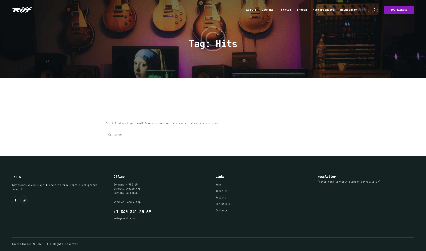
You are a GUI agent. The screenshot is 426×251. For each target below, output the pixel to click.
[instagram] (24, 200)
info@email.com (124, 218)
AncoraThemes (22, 244)
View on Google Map (127, 202)
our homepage (228, 123)
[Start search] (109, 134)
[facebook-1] (15, 200)
